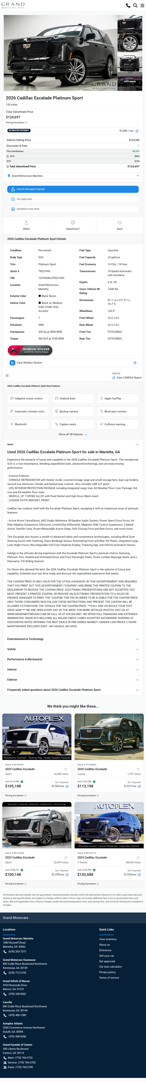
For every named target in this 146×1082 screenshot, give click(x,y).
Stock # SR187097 (14, 764)
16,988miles (61, 774)
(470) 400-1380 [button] (17, 1015)
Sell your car (106, 955)
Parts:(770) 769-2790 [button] (20, 1067)
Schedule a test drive (28, 208)
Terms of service (109, 977)
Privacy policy (107, 972)
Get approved (24, 199)
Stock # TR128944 (86, 764)
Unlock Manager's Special (31, 189)
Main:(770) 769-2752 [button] (20, 1057)
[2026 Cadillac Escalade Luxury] (109, 737)
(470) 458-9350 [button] (17, 1036)
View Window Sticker (29, 362)
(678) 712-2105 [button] (17, 972)
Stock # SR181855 (14, 853)
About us (104, 944)
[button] (128, 5)
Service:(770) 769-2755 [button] (21, 1062)
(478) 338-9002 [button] (17, 994)
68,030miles (133, 862)
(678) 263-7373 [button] (17, 951)
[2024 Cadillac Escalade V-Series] (109, 825)
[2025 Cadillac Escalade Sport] (36, 737)
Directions (105, 950)
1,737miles (134, 774)
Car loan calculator (110, 966)
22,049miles (61, 862)
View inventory (108, 939)
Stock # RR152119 (86, 853)
